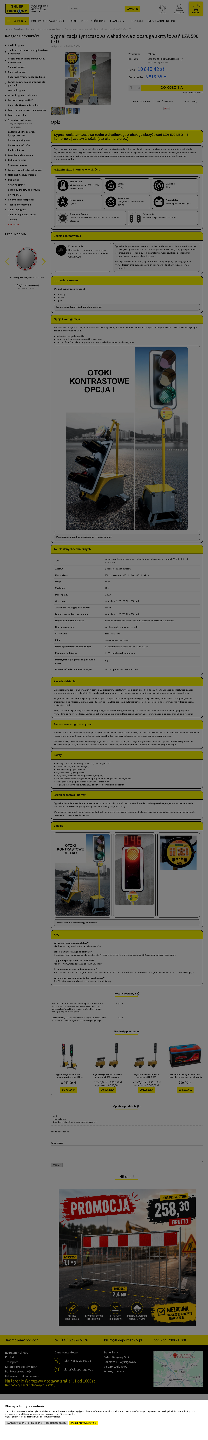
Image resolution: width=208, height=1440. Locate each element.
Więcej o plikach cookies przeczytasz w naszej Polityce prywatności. (33, 1417)
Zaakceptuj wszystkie (83, 1423)
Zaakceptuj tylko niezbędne (24, 1423)
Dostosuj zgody (56, 1423)
